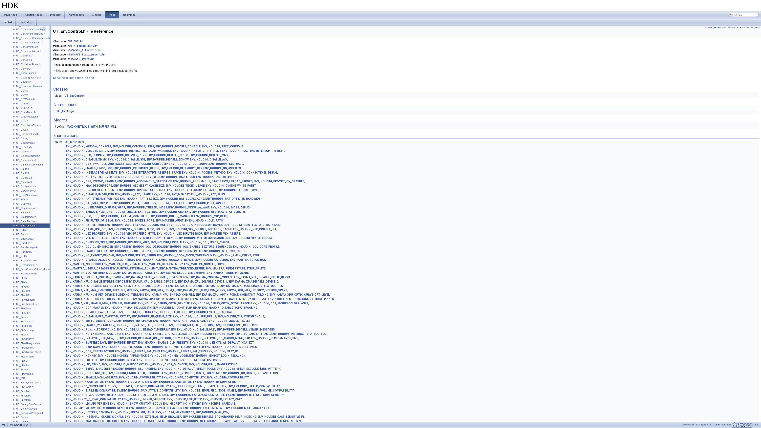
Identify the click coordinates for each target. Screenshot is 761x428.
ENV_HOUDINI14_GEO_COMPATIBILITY (143, 394)
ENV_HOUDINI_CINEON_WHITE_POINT (231, 185)
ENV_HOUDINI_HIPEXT (122, 342)
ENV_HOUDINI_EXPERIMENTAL (203, 408)
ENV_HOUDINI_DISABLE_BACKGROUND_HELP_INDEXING (219, 416)
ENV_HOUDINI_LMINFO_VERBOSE (144, 399)
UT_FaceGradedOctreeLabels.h (33, 269)
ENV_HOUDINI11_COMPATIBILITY (88, 386)
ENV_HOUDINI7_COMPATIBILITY (87, 381)
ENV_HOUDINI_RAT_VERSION (85, 224)
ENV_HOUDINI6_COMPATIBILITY (228, 377)
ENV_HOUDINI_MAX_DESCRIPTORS (89, 185)
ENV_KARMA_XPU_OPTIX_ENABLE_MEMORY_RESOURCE (230, 299)
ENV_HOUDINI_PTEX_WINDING (207, 203)
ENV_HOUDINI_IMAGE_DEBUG (230, 207)
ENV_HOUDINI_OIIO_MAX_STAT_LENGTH (218, 211)
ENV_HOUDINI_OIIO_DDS (82, 216)
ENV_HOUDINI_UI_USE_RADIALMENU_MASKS (146, 329)
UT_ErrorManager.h (27, 247)
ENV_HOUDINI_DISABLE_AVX (208, 159)
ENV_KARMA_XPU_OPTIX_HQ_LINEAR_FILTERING (98, 299)
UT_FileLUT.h (23, 295)
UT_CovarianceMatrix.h (29, 86)
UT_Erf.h (21, 230)
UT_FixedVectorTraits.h (28, 352)
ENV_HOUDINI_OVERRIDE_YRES (128, 242)
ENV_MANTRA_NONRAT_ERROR (205, 264)
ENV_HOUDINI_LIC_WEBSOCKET (123, 364)
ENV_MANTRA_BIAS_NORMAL (121, 264)
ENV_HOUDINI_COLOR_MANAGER (171, 216)
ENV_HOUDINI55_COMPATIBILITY (184, 377)
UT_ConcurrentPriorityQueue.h (33, 38)
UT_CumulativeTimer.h (28, 125)
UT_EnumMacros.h (26, 221)
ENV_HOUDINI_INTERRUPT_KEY (181, 168)
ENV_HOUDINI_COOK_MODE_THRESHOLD (184, 255)
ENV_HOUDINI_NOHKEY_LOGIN (168, 355)
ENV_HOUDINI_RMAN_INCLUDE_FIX (128, 307)
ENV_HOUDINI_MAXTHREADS (175, 412)
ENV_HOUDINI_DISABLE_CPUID (167, 155)
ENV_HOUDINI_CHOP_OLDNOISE (166, 364)
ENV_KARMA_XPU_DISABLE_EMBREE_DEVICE (95, 281)
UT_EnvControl (74, 95)
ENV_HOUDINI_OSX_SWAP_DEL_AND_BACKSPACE (98, 163)
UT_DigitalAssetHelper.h (29, 164)
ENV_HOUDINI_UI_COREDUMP (188, 163)
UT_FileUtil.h (23, 312)
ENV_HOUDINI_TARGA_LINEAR (86, 211)
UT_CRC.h (22, 121)
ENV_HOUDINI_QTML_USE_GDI (86, 229)
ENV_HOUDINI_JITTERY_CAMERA (88, 412)
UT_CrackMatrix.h (26, 112)
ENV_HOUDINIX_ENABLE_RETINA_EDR (133, 251)
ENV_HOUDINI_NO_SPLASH (134, 320)
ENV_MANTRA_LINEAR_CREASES (87, 268)
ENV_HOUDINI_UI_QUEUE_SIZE (151, 316)
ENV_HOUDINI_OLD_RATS (206, 220)
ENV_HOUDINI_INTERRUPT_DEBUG (136, 168)
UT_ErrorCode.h (25, 238)
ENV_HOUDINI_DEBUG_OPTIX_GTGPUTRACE (220, 303)
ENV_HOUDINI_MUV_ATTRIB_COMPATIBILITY (151, 390)
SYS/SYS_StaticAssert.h (86, 54)
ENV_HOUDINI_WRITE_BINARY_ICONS (90, 320)
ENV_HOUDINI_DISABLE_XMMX (86, 159)
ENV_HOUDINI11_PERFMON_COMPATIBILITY (140, 386)
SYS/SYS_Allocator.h (84, 50)
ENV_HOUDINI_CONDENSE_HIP (86, 373)
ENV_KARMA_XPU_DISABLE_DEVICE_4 (142, 286)
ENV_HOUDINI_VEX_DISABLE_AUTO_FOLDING (137, 229)
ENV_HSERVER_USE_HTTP (184, 399)
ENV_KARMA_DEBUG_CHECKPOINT (183, 272)
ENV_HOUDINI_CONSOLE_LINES (133, 146)
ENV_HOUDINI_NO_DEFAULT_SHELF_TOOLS (187, 368)
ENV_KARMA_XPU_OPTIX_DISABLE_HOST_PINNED (301, 299)
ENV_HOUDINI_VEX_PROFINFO (86, 233)
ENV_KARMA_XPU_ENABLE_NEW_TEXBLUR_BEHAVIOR (101, 303)
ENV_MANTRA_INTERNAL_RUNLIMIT (134, 268)
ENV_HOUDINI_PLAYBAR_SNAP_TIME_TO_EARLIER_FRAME (232, 333)
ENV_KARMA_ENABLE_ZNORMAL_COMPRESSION (156, 277)
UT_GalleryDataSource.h (29, 404)
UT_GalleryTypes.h (26, 408)
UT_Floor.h (22, 360)
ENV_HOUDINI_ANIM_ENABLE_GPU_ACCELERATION (158, 333)
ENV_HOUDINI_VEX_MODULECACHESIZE (92, 238)
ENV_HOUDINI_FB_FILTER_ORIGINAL (90, 220)
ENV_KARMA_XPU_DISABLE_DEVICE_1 (202, 281)
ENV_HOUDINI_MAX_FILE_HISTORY (190, 325)
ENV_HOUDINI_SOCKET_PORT (134, 220)
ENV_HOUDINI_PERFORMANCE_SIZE (274, 338)
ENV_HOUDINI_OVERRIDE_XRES (86, 242)
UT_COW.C (22, 90)
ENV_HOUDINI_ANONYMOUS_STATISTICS (144, 181)
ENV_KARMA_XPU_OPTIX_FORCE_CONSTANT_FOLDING (232, 294)
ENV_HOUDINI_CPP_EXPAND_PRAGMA (91, 181)
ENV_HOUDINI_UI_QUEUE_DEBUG (194, 316)
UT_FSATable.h (24, 387)
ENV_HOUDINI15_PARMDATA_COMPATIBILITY (199, 394)
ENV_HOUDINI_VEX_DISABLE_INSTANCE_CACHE (200, 229)
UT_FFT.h (21, 278)
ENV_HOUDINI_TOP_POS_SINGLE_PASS (231, 347)
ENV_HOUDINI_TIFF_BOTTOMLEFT (240, 190)
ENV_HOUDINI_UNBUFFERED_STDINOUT (134, 373)
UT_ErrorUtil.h (24, 252)
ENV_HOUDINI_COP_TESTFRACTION (90, 351)
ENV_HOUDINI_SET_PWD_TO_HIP (224, 251)
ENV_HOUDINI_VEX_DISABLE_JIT (254, 229)
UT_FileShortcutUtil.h (27, 304)
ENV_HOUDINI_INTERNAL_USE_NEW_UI (91, 338)
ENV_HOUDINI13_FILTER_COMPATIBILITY (93, 390)
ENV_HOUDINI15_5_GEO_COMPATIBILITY (257, 394)
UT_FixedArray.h (25, 339)
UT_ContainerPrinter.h (28, 64)
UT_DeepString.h (25, 142)
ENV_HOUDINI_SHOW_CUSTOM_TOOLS (136, 403)
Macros (731, 27)
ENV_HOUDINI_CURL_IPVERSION (200, 360)
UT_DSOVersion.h (26, 190)
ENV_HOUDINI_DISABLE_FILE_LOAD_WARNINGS (140, 150)
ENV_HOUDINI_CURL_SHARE (117, 360)
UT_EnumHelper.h (26, 217)
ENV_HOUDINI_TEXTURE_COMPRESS (123, 216)
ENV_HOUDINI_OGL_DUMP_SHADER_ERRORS (95, 246)
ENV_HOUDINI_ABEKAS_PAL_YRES (183, 351)
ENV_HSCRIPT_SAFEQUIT (218, 403)
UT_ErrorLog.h (24, 243)
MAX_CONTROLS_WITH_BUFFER (88, 126)
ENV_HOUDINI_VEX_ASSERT (222, 233)
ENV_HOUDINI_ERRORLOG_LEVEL (133, 412)
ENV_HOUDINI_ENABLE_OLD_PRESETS (163, 342)
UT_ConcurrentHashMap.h (30, 33)
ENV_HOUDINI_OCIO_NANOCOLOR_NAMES (195, 224)
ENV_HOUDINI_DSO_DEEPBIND (216, 177)
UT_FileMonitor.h (25, 299)
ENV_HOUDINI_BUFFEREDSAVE (86, 342)
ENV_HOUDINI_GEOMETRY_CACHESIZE (138, 185)
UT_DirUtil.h (23, 173)
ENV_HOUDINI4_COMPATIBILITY (140, 377)
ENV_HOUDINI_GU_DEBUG (212, 259)
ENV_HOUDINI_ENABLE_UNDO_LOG (89, 168)
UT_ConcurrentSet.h (27, 47)
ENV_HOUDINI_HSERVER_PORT (125, 155)
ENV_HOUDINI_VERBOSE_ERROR (87, 150)
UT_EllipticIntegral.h (27, 208)
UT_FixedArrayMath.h (28, 343)
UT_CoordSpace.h (26, 73)
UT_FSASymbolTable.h (28, 382)
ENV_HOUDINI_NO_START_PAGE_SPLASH (180, 320)
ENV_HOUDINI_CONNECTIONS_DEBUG (252, 172)
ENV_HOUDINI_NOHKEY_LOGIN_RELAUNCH (217, 355)
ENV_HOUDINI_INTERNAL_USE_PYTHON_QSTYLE (151, 338)
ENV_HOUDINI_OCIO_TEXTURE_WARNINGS (252, 224)
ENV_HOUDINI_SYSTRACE (226, 163)
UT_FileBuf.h (23, 286)
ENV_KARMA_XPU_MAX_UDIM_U (154, 290)
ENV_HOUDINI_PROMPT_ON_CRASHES (279, 181)
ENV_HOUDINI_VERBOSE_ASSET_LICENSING (191, 373)
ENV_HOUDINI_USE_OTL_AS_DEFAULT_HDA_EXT (222, 342)
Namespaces (720, 27)
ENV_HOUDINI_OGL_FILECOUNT (123, 347)
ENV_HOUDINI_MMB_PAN (211, 412)
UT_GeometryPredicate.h (30, 413)
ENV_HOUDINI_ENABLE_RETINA (86, 251)
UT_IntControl (74, 142)
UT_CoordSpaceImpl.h (28, 77)
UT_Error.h (22, 234)
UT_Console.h (24, 60)
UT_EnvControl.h (25, 225)
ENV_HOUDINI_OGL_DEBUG (144, 246)
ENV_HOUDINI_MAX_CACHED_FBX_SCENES (94, 421)
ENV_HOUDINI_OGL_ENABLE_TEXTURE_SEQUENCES (197, 246)
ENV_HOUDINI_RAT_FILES (208, 194)
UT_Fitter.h (22, 334)
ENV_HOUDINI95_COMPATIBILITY (174, 381)
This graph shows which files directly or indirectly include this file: (96, 70)
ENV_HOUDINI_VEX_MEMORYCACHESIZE (203, 238)
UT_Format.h (23, 369)
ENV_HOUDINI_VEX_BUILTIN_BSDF (179, 233)
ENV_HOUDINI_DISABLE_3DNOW (167, 159)
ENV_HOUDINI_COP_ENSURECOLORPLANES (279, 303)
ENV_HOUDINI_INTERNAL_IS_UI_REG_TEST (299, 333)
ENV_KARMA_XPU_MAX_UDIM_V (197, 290)
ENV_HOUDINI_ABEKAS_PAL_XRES (137, 351)
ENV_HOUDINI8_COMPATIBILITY (130, 381)
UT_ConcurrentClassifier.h (30, 29)
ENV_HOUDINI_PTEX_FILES (168, 203)
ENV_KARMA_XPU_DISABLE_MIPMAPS (193, 286)
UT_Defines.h (23, 151)
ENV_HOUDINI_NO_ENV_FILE (139, 177)
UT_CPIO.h (22, 103)
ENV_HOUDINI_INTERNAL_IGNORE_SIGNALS (95, 416)
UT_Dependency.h (26, 160)
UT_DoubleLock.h (26, 186)
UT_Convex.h (23, 68)
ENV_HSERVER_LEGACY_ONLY (222, 399)
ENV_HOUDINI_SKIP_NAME (83, 347)
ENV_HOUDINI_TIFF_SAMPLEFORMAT (191, 190)
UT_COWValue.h (25, 99)
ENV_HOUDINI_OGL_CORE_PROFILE (256, 246)
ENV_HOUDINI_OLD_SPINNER (85, 155)
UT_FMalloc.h (23, 365)
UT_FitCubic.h (24, 326)
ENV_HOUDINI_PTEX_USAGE (131, 203)
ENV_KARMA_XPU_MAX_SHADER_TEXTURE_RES (251, 286)
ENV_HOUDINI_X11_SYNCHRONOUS (241, 316)
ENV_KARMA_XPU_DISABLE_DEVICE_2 (253, 281)
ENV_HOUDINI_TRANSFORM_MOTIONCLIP (151, 421)
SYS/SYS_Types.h (81, 58)
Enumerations (743, 27)
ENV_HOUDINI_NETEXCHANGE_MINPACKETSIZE (270, 421)
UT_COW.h (22, 95)
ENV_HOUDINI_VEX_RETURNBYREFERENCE (148, 238)
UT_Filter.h (22, 317)
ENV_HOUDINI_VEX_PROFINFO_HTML (131, 233)
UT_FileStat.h (23, 308)
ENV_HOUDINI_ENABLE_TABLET (230, 320)
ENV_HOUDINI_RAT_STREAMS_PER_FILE (92, 198)
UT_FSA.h (21, 378)
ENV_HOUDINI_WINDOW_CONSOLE (88, 146)
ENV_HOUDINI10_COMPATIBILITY (219, 381)
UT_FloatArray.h (25, 356)
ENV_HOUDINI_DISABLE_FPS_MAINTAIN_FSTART (98, 316)
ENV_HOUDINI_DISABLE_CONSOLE (178, 146)
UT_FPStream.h (24, 374)
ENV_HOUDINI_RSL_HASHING (137, 368)
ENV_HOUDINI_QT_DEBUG (169, 312)
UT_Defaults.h (24, 147)
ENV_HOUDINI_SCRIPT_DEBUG (136, 255)
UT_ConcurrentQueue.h (29, 42)
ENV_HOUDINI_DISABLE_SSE (126, 159)
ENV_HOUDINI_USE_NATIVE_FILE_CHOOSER (137, 325)
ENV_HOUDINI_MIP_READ (210, 216)
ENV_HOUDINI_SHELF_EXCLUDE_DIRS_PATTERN (248, 368)
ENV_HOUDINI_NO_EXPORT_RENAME (90, 255)
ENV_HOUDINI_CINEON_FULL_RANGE (141, 190)
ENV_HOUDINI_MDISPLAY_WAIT (189, 207)
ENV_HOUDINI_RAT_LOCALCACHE (182, 198)
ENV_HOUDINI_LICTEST (81, 360)
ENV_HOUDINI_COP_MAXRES (85, 307)
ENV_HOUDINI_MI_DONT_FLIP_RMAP (177, 307)
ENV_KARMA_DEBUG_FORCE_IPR (136, 272)
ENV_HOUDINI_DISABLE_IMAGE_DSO (90, 194)
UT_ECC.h (22, 199)
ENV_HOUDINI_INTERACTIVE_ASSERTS (92, 172)
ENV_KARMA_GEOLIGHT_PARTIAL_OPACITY (94, 277)
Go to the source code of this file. (74, 77)
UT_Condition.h (24, 55)
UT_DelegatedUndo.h (28, 156)
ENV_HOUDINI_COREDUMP (150, 163)
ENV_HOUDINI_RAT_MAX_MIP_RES (88, 203)
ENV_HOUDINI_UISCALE (166, 242)
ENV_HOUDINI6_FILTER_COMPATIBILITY (254, 386)
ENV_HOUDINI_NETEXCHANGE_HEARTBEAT (209, 421)
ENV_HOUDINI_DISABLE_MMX (208, 155)
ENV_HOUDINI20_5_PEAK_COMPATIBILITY (93, 399)
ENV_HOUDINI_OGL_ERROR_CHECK (206, 242)
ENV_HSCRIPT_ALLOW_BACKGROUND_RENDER (97, 408)
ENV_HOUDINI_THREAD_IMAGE (146, 207)
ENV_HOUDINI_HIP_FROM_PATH (180, 251)
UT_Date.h (22, 129)
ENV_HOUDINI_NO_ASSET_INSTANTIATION (249, 373)
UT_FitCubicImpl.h (26, 330)
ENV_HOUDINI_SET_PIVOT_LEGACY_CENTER (174, 347)
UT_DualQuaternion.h (28, 195)
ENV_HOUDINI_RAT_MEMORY (171, 194)
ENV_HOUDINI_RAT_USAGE (133, 194)
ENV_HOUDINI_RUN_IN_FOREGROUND (91, 329)
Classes (708, 27)
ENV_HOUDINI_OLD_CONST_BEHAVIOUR (155, 408)
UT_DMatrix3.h (24, 178)
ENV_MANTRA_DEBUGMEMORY (162, 264)
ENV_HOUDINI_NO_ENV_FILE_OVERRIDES (93, 177)
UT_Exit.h (21, 256)
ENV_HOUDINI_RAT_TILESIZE (139, 198)
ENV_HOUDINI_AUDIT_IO (172, 220)
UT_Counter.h (23, 81)
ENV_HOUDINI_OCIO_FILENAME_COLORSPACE (135, 224)
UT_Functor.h (23, 400)
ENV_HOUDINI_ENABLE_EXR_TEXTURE (132, 211)
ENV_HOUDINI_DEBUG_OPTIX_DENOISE (164, 303)
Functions (755, 27)
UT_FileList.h (23, 291)
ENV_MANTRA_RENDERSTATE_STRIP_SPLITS (236, 268)
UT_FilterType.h (24, 321)
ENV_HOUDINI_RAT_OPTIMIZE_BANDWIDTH (234, 198)
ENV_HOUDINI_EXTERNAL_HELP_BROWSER (153, 416)
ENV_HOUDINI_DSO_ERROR (177, 177)
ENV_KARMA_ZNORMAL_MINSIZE (211, 277)
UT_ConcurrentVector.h (28, 51)
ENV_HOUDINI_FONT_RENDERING (237, 325)
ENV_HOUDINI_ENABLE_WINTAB (87, 325)
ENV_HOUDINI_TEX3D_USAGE (185, 185)
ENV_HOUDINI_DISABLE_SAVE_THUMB (91, 312)
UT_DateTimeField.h (27, 134)
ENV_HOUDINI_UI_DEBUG (134, 312)
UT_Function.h (24, 391)
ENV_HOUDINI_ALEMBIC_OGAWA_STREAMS (164, 259)
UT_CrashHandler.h (27, 116)
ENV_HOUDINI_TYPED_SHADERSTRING (91, 368)
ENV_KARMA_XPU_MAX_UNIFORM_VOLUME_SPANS (253, 290)
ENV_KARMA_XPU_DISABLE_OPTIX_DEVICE (262, 277)
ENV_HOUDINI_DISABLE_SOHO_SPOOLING (229, 307)
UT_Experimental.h (26, 265)
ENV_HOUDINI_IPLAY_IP (222, 351)
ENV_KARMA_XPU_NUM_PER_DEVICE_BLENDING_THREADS (105, 294)
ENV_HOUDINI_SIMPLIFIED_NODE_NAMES (209, 390)
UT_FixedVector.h (25, 347)
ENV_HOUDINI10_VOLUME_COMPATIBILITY (198, 386)
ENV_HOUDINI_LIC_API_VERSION (87, 403)
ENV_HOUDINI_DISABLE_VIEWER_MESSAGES (245, 329)
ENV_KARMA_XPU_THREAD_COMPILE (169, 294)
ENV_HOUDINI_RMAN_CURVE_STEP (236, 255)
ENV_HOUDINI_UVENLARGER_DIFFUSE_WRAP (95, 207)
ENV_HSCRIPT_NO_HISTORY (182, 403)
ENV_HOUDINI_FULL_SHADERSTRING (213, 364)
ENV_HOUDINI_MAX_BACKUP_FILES (248, 408)
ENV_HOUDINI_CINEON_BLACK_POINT (91, 190)
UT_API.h (75, 41)
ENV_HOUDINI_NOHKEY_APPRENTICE (122, 355)
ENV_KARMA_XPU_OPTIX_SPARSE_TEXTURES (162, 299)
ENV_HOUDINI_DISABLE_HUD (196, 329)
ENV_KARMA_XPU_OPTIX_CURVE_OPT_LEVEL (300, 294)
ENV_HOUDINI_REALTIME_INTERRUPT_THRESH (253, 150)
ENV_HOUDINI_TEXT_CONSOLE (222, 146)
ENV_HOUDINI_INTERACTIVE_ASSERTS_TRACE (150, 172)
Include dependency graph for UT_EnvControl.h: (85, 64)
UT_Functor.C (23, 395)
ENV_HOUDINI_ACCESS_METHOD (204, 172)
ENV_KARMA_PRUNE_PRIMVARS (228, 272)
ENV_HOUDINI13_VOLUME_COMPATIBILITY (265, 390)
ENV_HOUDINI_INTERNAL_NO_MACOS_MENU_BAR (217, 338)
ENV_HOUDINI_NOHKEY (81, 355)
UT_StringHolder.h (82, 45)
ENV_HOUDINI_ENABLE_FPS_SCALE (210, 312)
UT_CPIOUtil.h (24, 108)
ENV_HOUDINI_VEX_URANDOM (252, 238)
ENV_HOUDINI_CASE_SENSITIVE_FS (281, 416)
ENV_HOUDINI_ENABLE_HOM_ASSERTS (92, 377)
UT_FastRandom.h (26, 273)
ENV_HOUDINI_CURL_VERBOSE (157, 360)
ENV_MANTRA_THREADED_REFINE (182, 268)
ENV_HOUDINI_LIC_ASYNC (83, 364)
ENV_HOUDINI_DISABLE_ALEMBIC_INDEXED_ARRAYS (100, 259)
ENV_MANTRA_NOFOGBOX (83, 264)
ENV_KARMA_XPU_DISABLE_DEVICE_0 (151, 281)
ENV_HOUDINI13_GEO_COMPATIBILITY (91, 394)
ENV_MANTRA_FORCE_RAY (247, 259)
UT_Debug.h (23, 138)
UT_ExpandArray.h (26, 260)
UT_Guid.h (22, 417)
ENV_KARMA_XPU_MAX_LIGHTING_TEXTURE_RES (99, 290)
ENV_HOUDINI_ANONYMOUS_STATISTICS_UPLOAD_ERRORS (212, 181)
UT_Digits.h (22, 169)
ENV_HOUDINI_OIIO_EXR (174, 211)
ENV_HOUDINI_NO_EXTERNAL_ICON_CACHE (95, 333)
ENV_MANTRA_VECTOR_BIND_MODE (90, 272)
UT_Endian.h (23, 212)
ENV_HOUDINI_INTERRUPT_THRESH (197, 150)
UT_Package (65, 111)
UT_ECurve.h (23, 204)
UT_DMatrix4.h (24, 182)
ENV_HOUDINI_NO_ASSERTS (222, 168)
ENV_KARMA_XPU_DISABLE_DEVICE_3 (91, 286)
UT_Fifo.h (21, 282)
